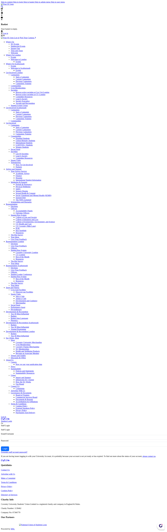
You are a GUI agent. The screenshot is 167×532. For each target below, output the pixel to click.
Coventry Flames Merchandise (27, 347)
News (13, 367)
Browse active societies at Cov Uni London (32, 92)
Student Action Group (19, 105)
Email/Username (7, 434)
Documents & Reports (24, 399)
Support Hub (21, 198)
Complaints (20, 388)
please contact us (149, 456)
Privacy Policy (21, 410)
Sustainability (16, 369)
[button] (2, 6)
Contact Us (15, 386)
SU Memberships (22, 349)
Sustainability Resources (25, 373)
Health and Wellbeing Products (28, 351)
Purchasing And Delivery (25, 413)
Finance (19, 176)
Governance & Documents (21, 393)
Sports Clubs (16, 160)
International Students (24, 143)
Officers (14, 209)
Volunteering (16, 162)
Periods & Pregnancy (24, 184)
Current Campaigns (23, 79)
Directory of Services (9, 495)
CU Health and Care (24, 224)
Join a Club (20, 296)
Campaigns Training (23, 84)
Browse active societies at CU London (30, 94)
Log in (5, 33)
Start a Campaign (22, 77)
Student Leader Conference (21, 274)
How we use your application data (29, 364)
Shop (13, 340)
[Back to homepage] (7, 4)
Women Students (22, 147)
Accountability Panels (24, 211)
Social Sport (15, 149)
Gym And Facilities (18, 290)
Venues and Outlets (18, 356)
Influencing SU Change (25, 380)
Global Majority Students (25, 141)
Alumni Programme (18, 329)
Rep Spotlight (21, 230)
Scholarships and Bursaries (21, 202)
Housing (19, 178)
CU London (20, 255)
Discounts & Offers (18, 358)
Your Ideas (15, 237)
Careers (14, 362)
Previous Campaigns (24, 81)
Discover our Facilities (24, 292)
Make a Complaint (8, 478)
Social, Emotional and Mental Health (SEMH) (33, 195)
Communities (16, 86)
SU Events (15, 44)
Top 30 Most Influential (20, 314)
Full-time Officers (22, 213)
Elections (14, 206)
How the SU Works (23, 382)
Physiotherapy (16, 309)
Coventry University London (27, 252)
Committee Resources (24, 97)
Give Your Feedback (19, 239)
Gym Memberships (18, 88)
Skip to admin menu (43, 2)
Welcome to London (19, 59)
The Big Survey (17, 235)
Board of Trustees (22, 395)
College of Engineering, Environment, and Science (35, 222)
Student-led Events (18, 46)
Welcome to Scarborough (20, 68)
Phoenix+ (14, 320)
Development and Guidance (26, 301)
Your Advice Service (19, 171)
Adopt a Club (21, 299)
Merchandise (21, 303)
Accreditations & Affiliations (27, 402)
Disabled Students (23, 138)
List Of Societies (22, 154)
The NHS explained (23, 200)
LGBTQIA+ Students (24, 145)
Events (13, 57)
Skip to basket (29, 2)
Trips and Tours (17, 51)
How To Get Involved (24, 165)
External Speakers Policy (25, 408)
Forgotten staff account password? (14, 452)
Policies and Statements (25, 371)
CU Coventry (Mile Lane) (26, 226)
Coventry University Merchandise (29, 342)
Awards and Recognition (25, 103)
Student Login (6, 421)
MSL (13, 529)
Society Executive (23, 101)
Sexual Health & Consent (25, 193)
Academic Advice (22, 173)
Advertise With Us (18, 391)
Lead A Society (22, 99)
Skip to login (18, 2)
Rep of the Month (22, 257)
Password (4, 441)
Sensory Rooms (22, 191)
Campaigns (15, 75)
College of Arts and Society (26, 217)
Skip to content (7, 2)
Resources (20, 233)
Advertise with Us (8, 474)
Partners (19, 167)
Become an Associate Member (27, 353)
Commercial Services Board (26, 397)
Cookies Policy (21, 406)
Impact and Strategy (23, 377)
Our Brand (20, 384)
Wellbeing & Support (19, 182)
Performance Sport (18, 307)
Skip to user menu (58, 2)
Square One (15, 48)
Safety (18, 189)
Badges (14, 316)
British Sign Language (19, 318)
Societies (14, 90)
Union (13, 375)
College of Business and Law (27, 220)
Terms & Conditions (18, 404)
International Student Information (28, 180)
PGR (18, 228)
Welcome (14, 53)
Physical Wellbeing (23, 187)
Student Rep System (18, 215)
